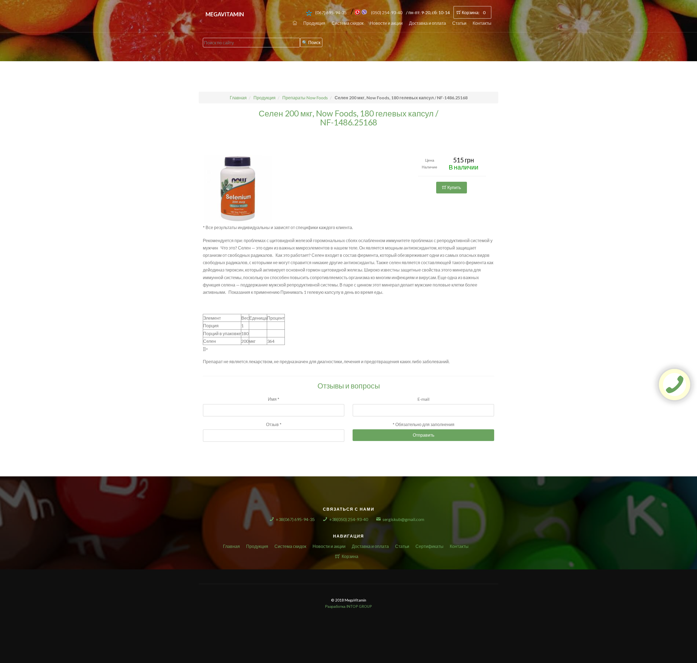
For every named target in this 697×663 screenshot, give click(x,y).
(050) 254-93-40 (386, 12)
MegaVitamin (225, 14)
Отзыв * (274, 424)
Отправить (423, 434)
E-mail (423, 399)
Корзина (350, 556)
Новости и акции (386, 23)
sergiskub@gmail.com (403, 519)
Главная (231, 546)
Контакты (482, 23)
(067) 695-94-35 (331, 12)
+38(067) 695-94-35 (295, 519)
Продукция (314, 23)
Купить (454, 187)
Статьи (459, 23)
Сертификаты (429, 546)
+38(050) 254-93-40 (348, 519)
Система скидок (347, 23)
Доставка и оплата (427, 23)
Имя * (273, 399)
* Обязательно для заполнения (423, 424)
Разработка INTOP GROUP (348, 606)
